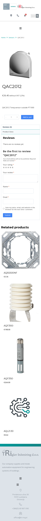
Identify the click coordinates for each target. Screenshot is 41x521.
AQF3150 (8, 378)
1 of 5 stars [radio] (4, 167)
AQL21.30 (8, 431)
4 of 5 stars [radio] (10, 167)
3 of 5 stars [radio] (8, 167)
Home (3, 37)
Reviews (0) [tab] (7, 127)
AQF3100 (8, 325)
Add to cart (27, 117)
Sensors (11, 37)
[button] (20, 28)
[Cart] (25, 15)
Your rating (8, 165)
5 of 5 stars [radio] (12, 167)
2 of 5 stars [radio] (6, 167)
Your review (8, 172)
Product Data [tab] (8, 132)
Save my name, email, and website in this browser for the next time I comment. (20, 209)
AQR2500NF (10, 273)
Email (6, 197)
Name (6, 187)
